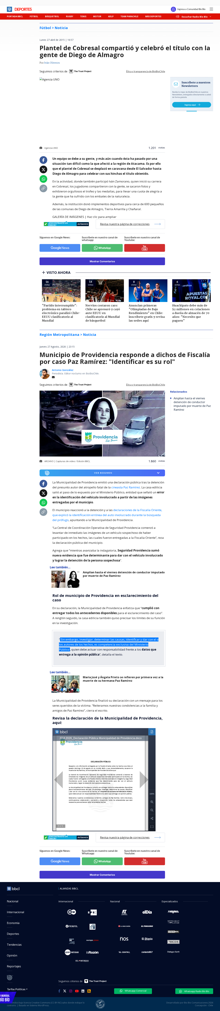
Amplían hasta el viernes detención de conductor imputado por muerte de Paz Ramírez (124, 574)
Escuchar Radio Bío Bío (194, 16)
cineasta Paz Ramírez (125, 487)
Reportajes (14, 966)
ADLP (111, 16)
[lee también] (66, 579)
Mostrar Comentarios (102, 261)
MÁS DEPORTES (153, 16)
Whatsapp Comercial (135, 990)
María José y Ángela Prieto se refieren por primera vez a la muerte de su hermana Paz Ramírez (123, 679)
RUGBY (69, 16)
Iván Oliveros (52, 63)
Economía (13, 923)
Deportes (13, 934)
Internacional (15, 912)
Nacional (12, 901)
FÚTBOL (34, 16)
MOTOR (97, 16)
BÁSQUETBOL (52, 16)
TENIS (83, 16)
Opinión (12, 955)
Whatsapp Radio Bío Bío (196, 991)
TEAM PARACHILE (129, 16)
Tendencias (14, 945)
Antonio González (62, 370)
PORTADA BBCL (15, 16)
